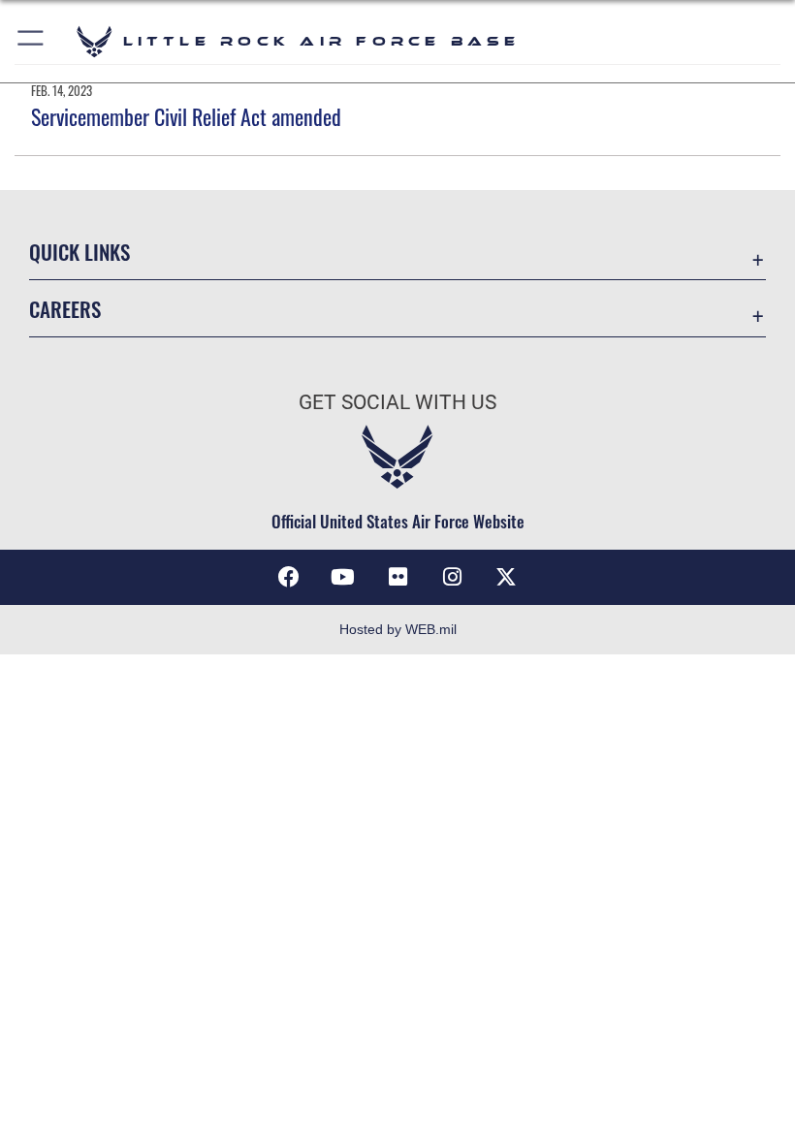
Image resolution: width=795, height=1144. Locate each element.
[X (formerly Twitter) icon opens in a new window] (506, 576)
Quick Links (79, 252)
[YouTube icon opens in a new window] (343, 576)
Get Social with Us (397, 402)
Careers (65, 309)
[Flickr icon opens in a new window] (397, 576)
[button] (31, 41)
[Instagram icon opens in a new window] (451, 576)
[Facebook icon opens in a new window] (288, 576)
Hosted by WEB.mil (398, 629)
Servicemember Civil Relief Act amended (186, 116)
